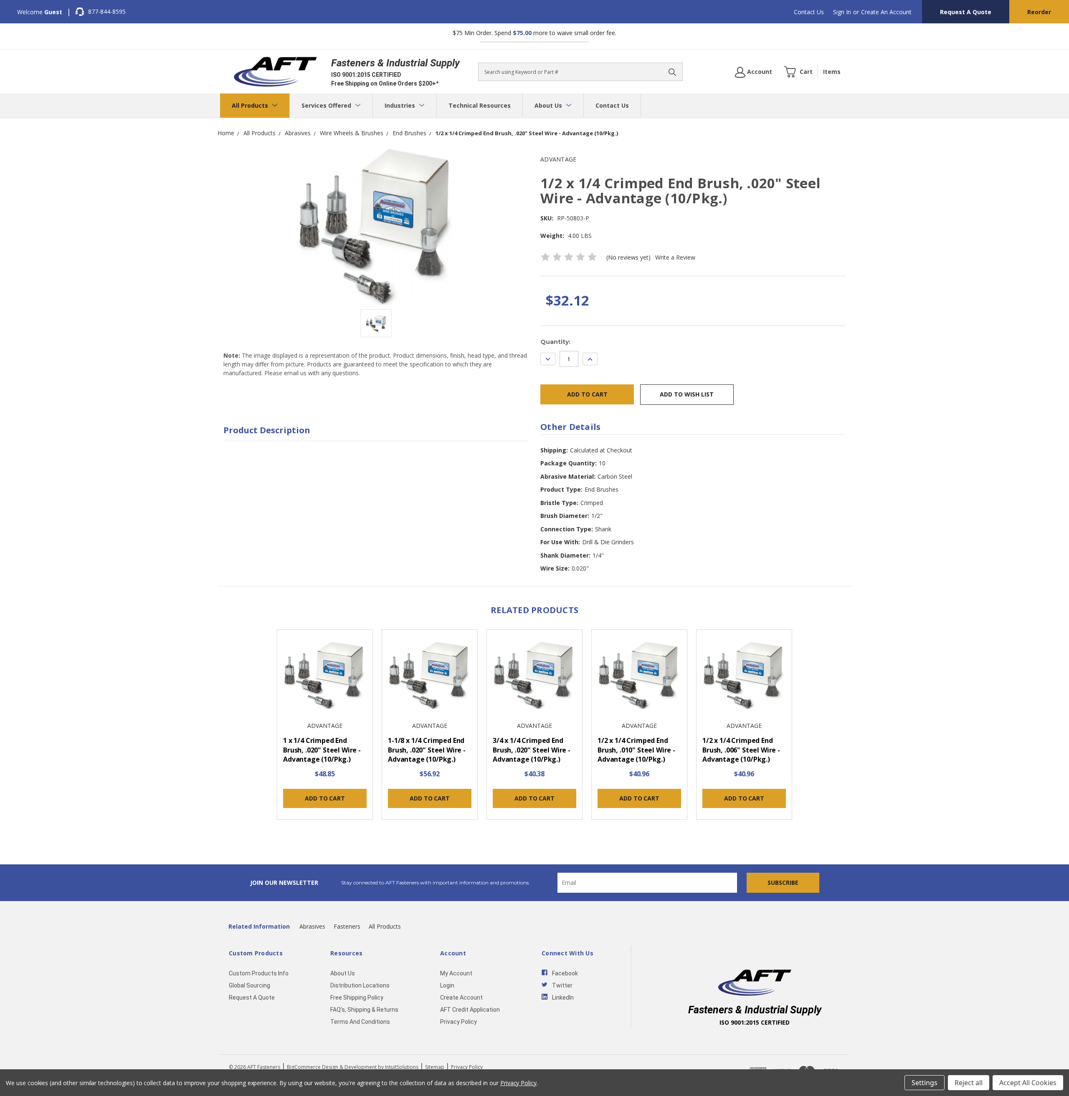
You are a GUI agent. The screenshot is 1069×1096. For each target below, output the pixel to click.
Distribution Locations (360, 985)
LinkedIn (563, 997)
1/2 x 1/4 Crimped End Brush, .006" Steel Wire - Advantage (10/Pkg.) (741, 750)
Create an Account (886, 12)
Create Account (461, 997)
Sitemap (434, 1067)
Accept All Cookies (1027, 1082)
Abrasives (312, 926)
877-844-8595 (107, 11)
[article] (325, 727)
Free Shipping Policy (356, 997)
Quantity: (555, 342)
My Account (456, 973)
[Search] (672, 71)
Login (447, 985)
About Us (549, 105)
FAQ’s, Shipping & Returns (364, 1009)
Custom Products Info (259, 973)
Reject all (969, 1082)
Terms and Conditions (360, 1021)
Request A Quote (965, 12)
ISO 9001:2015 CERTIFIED (366, 74)
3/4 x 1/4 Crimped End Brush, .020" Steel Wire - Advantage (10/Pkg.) (531, 750)
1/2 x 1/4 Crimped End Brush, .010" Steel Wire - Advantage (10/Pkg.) (636, 750)
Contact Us (809, 12)
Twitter (562, 985)
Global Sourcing (249, 985)
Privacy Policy (458, 1021)
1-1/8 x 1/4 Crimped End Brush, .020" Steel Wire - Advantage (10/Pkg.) (427, 750)
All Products (251, 105)
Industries (401, 105)
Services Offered (327, 105)
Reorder (1039, 12)
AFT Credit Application (470, 1009)
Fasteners (347, 926)
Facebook (565, 973)
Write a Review (675, 257)
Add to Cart (325, 798)
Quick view (325, 676)
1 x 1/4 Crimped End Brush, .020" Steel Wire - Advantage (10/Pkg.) (322, 750)
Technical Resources (479, 105)
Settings (924, 1082)
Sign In (842, 12)
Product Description (266, 430)
